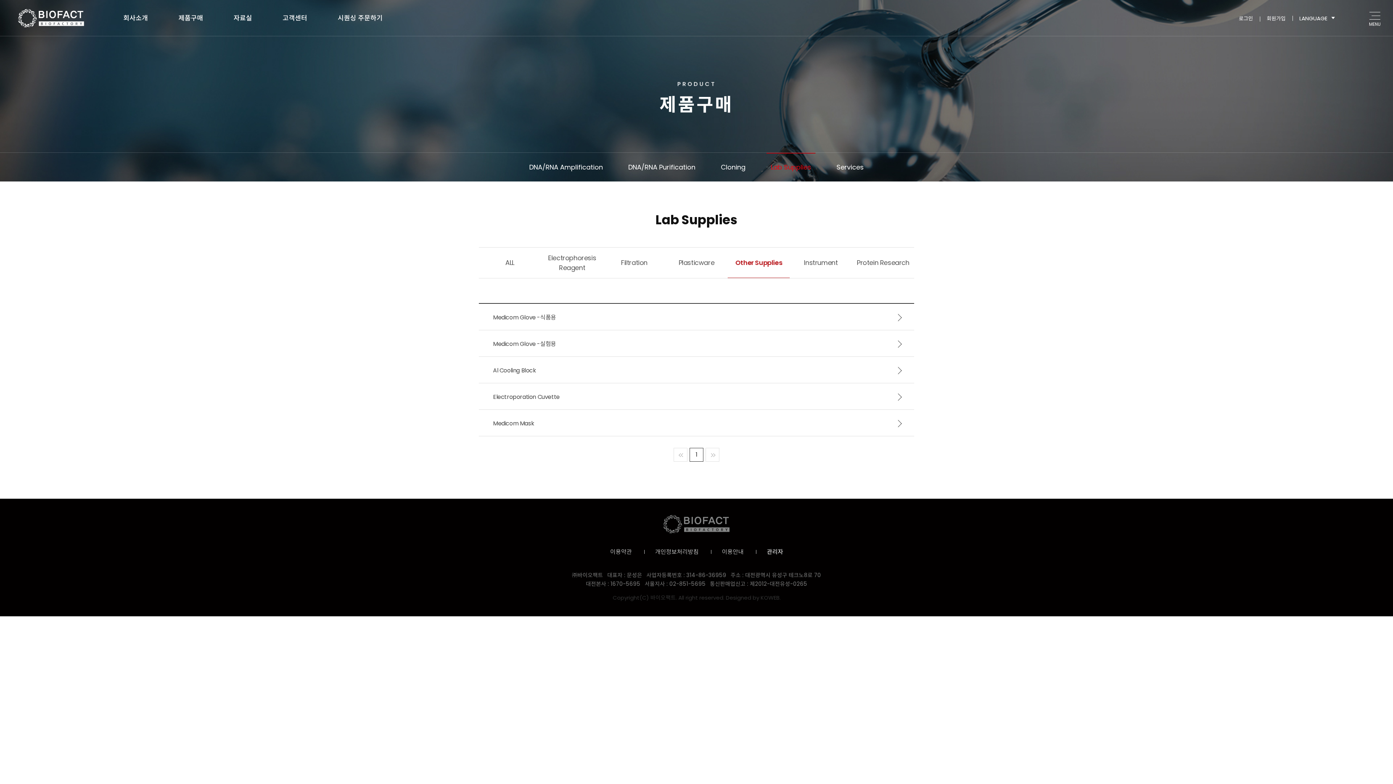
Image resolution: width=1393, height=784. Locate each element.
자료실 (243, 18)
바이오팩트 (51, 18)
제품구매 (190, 18)
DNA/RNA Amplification (566, 167)
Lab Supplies (791, 167)
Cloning (733, 167)
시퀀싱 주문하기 (360, 18)
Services (850, 167)
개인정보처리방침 (677, 552)
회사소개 (135, 18)
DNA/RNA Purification (661, 167)
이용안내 (733, 552)
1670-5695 (625, 584)
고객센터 (295, 18)
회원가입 (1276, 18)
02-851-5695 (687, 584)
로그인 (1246, 18)
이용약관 (621, 552)
